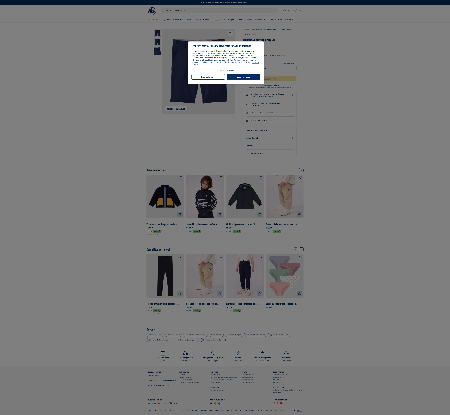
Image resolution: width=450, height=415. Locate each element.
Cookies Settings (226, 70)
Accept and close (243, 77)
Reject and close (207, 77)
